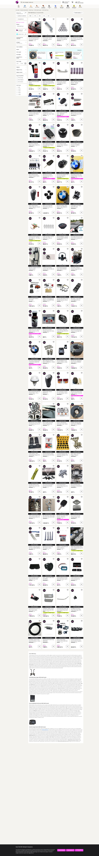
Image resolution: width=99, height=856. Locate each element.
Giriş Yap (81, 2)
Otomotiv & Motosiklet (24, 10)
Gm (44, 15)
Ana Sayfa (17, 10)
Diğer (30, 15)
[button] (33, 34)
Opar (48, 15)
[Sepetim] (72, 2)
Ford (35, 15)
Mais (40, 15)
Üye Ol (78, 2)
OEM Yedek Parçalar (37, 10)
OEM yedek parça (45, 729)
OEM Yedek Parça (45, 10)
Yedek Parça (31, 10)
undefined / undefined (22, 15)
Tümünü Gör (79, 50)
